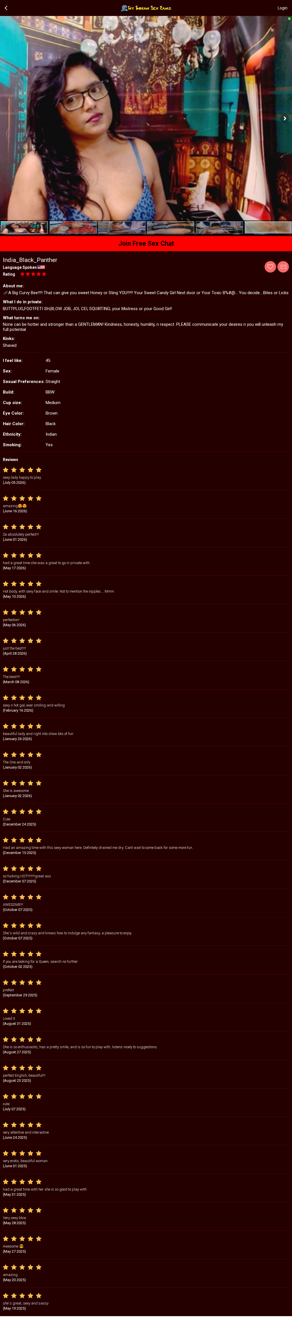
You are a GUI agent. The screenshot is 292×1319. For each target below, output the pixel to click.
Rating (9, 274)
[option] (24, 227)
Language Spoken (20, 267)
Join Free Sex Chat (146, 243)
